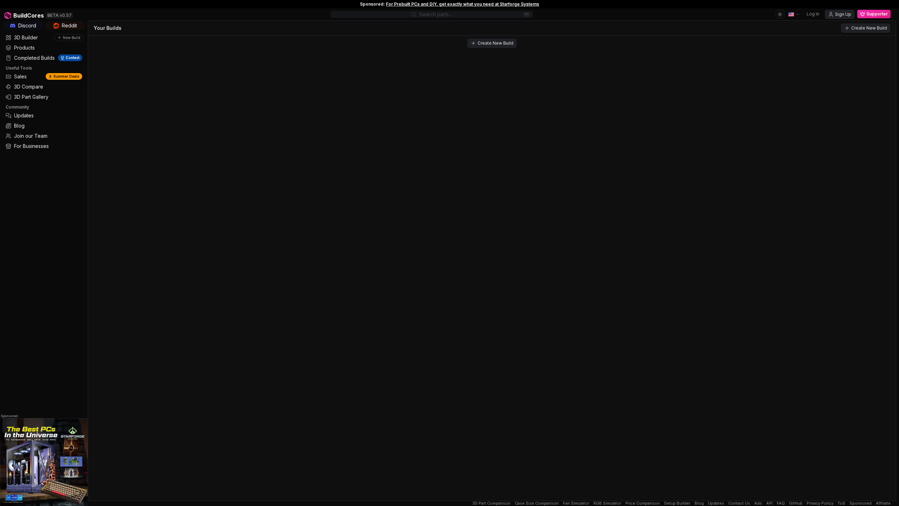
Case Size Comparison (537, 503)
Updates (716, 503)
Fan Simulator (576, 503)
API (769, 503)
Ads (758, 503)
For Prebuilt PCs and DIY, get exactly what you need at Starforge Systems (462, 4)
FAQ (781, 503)
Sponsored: (372, 4)
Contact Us (739, 503)
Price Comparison (642, 503)
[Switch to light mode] (780, 14)
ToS (841, 503)
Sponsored (9, 415)
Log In (813, 14)
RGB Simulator (607, 503)
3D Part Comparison (491, 503)
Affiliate (883, 503)
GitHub (795, 503)
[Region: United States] (794, 14)
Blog (699, 503)
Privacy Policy (820, 503)
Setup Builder (677, 503)
